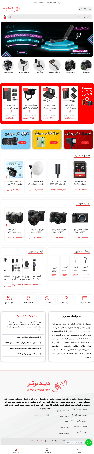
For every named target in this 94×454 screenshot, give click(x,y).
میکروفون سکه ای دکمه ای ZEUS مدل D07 (14, 183)
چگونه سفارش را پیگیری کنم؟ (28, 354)
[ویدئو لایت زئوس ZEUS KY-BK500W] (30, 94)
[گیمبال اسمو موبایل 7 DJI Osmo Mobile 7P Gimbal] (85, 260)
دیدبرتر (39, 441)
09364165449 (38, 3)
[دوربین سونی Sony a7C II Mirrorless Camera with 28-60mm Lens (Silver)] (14, 217)
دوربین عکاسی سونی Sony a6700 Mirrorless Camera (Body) (80, 231)
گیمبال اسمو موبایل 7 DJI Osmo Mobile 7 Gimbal (75, 268)
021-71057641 (52, 3)
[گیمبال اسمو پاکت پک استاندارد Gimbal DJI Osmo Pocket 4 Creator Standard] (34, 264)
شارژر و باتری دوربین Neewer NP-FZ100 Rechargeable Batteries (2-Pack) (49, 106)
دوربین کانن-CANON (79, 415)
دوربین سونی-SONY (79, 409)
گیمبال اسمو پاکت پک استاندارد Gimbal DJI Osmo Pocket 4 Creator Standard (34, 277)
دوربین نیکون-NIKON (79, 420)
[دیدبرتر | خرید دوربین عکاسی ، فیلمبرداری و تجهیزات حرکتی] (11, 8)
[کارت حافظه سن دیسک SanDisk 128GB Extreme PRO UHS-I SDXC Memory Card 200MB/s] (80, 169)
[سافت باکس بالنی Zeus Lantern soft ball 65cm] (36, 169)
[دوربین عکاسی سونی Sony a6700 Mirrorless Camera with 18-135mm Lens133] (36, 217)
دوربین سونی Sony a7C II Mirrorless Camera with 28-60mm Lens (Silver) (14, 231)
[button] (23, 316)
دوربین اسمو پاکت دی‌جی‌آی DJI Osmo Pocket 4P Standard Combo (23, 278)
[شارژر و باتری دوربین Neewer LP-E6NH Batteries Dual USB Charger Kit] (10, 94)
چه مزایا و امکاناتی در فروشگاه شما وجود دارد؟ (22, 343)
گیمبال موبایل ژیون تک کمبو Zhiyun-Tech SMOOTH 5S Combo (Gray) (54, 269)
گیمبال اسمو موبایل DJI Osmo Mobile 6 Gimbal (65, 268)
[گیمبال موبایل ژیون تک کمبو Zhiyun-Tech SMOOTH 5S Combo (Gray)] (54, 261)
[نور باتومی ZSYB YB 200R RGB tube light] (58, 169)
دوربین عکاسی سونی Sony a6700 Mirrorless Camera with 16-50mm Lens (58, 231)
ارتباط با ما (65, 422)
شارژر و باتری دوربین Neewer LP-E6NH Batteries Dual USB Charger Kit (10, 106)
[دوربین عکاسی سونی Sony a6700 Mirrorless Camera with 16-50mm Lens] (58, 217)
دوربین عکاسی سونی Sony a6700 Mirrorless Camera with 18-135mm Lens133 (36, 231)
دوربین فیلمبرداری (80, 426)
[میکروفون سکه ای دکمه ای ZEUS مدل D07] (14, 169)
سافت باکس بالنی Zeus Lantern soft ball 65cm (36, 183)
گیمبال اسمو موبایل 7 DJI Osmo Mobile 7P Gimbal (85, 268)
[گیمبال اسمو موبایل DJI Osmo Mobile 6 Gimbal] (65, 260)
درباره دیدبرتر (64, 416)
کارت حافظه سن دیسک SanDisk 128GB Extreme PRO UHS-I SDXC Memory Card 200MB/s (80, 183)
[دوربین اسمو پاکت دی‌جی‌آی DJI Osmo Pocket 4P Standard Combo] (23, 265)
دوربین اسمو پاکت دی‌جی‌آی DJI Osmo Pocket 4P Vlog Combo (13, 278)
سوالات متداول (63, 433)
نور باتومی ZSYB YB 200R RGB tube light (58, 182)
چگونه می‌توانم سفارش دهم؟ (28, 316)
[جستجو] (9, 16)
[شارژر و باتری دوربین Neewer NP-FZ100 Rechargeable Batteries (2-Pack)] (49, 94)
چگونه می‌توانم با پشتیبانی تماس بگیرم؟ (24, 348)
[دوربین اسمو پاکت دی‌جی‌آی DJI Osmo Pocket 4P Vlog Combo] (13, 265)
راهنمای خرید (64, 427)
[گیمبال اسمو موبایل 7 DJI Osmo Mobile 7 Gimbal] (75, 260)
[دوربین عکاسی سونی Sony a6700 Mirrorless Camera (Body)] (80, 217)
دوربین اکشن (82, 432)
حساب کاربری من (63, 410)
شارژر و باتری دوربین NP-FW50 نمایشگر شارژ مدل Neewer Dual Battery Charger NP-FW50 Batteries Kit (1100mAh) (69, 106)
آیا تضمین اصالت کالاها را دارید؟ (27, 337)
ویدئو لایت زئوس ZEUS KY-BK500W (30, 106)
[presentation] (4, 103)
